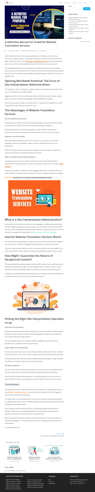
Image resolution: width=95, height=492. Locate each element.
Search (70, 6)
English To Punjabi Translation (34, 480)
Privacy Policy (52, 483)
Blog (50, 479)
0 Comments (43, 51)
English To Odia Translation (34, 482)
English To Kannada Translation (35, 487)
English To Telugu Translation (13, 487)
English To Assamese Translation (35, 485)
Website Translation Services (29, 51)
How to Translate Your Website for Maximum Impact (54, 458)
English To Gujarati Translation (13, 489)
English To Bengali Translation (13, 481)
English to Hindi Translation (13, 479)
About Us (51, 481)
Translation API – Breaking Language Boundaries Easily (32, 177)
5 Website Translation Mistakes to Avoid (34, 458)
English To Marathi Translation (13, 483)
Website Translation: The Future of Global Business (14, 458)
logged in (13, 470)
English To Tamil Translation (13, 485)
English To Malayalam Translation (35, 483)
